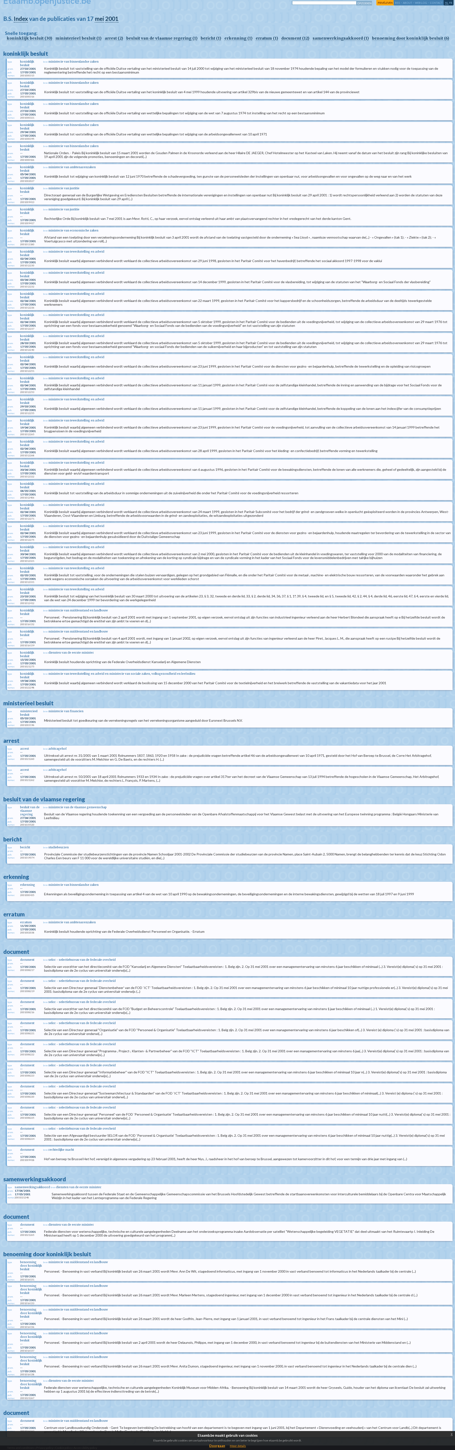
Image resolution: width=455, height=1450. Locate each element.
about (407, 2)
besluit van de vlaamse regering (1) (161, 38)
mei (99, 18)
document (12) (295, 38)
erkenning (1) (238, 38)
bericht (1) (211, 38)
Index (21, 18)
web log (421, 2)
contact (436, 2)
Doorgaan (217, 1446)
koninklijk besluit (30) (29, 38)
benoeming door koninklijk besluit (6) (410, 38)
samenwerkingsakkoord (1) (341, 38)
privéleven (385, 2)
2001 (111, 18)
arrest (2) (114, 38)
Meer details (238, 1446)
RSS (397, 2)
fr (450, 2)
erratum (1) (267, 38)
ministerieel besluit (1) (78, 38)
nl (446, 2)
